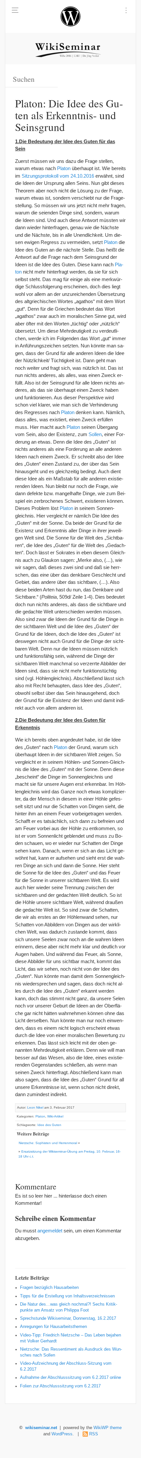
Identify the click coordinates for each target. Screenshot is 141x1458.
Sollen (95, 434)
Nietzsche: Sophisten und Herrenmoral (48, 1143)
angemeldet (49, 1230)
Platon (63, 168)
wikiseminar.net (41, 1427)
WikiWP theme (107, 1427)
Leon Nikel (35, 1107)
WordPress (61, 1434)
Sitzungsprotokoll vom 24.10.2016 (58, 176)
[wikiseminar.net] (70, 16)
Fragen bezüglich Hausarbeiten (49, 1287)
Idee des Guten (49, 1125)
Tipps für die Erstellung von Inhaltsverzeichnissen (67, 1296)
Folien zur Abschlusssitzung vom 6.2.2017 (60, 1386)
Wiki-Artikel (55, 1116)
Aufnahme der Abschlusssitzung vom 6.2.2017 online (70, 1377)
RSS (93, 1434)
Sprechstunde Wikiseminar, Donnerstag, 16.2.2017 (68, 1318)
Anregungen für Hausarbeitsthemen (53, 1326)
